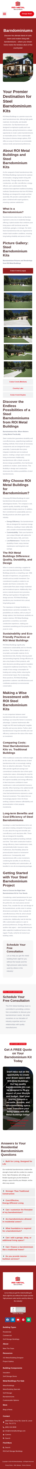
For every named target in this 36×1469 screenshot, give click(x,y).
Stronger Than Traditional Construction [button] (15, 1192)
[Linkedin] (12, 1319)
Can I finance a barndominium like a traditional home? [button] (17, 1248)
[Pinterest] (23, 1319)
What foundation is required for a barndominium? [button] (16, 1229)
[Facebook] (7, 1319)
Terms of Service (26, 1465)
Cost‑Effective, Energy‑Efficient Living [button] (13, 1201)
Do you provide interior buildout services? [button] (14, 1257)
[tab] (18, 271)
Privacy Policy (9, 1465)
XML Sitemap (17, 1465)
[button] (4, 13)
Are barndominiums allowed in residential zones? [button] (16, 1220)
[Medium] (28, 1319)
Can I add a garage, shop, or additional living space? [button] (16, 1239)
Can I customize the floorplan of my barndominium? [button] (17, 1211)
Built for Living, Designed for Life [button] (17, 1162)
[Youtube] (18, 1319)
